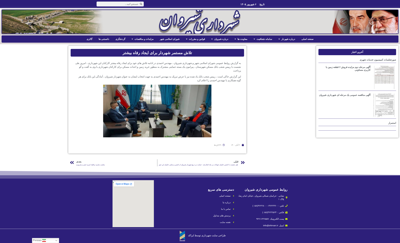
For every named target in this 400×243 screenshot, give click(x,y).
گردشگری (120, 39)
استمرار (392, 123)
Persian (37, 240)
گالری (89, 39)
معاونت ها (242, 39)
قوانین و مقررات (197, 39)
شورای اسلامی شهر (170, 39)
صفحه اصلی (307, 39)
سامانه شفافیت (264, 39)
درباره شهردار (288, 39)
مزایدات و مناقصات (144, 39)
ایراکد (191, 235)
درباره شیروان (221, 39)
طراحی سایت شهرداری (213, 235)
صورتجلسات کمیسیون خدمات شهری (378, 59)
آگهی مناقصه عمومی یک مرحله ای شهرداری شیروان (344, 95)
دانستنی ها (104, 39)
